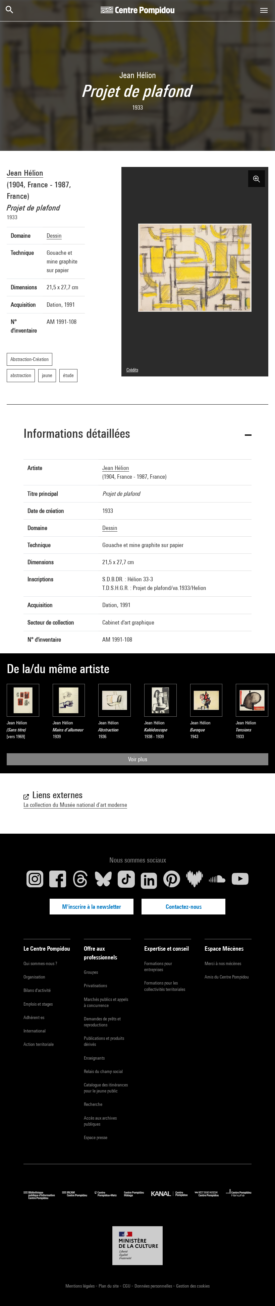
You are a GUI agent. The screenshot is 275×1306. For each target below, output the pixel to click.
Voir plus (137, 759)
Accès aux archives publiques (100, 1121)
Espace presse (95, 1137)
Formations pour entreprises (158, 966)
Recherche (93, 1104)
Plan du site (109, 1286)
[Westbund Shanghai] (210, 1198)
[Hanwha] (239, 1198)
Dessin (54, 235)
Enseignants (94, 1058)
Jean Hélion (25, 172)
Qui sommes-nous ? (40, 963)
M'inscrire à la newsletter (91, 906)
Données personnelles (153, 1286)
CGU (127, 1286)
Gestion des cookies (193, 1286)
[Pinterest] (171, 881)
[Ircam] (78, 1198)
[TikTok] (126, 881)
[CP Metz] (109, 1198)
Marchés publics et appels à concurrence (106, 1002)
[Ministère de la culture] (137, 1245)
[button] (137, 434)
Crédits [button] (132, 369)
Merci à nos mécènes (223, 963)
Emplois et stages (38, 1004)
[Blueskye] (103, 881)
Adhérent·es (33, 1017)
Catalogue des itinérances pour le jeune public (106, 1087)
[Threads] (80, 881)
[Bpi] (42, 1198)
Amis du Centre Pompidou (227, 977)
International (34, 1030)
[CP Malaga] (137, 1198)
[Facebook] (57, 881)
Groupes (91, 972)
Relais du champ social (103, 1071)
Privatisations (95, 985)
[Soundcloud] (217, 881)
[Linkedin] (149, 881)
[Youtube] (240, 881)
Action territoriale (38, 1044)
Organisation (34, 977)
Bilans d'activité (37, 990)
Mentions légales (80, 1286)
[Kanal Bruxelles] (173, 1198)
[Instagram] (34, 881)
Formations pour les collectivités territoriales (164, 986)
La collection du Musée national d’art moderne (75, 804)
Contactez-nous (184, 906)
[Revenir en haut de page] (259, 1290)
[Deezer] (194, 881)
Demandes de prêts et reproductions (102, 1021)
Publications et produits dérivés (104, 1041)
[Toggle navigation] (264, 10)
